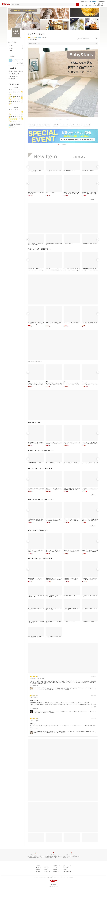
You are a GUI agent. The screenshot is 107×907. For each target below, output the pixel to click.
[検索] (77, 4)
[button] (102, 1)
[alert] (63, 43)
